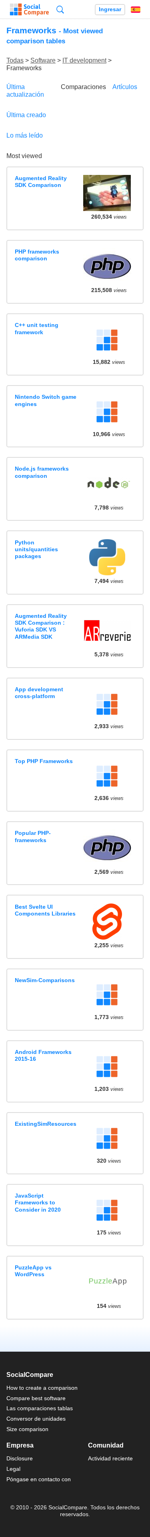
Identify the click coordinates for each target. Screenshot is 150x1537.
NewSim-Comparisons (45, 980)
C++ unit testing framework (36, 328)
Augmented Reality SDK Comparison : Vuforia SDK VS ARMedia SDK (41, 626)
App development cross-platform (39, 692)
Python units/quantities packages (36, 549)
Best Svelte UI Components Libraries (45, 910)
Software (43, 60)
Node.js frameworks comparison (42, 472)
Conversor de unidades (36, 1418)
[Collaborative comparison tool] (29, 9)
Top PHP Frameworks (44, 761)
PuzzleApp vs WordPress (33, 1270)
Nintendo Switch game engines (45, 400)
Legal (13, 1469)
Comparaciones (83, 86)
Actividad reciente (110, 1458)
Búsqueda (60, 9)
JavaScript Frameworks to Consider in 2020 (38, 1202)
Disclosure (19, 1458)
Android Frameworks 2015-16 (43, 1055)
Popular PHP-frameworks (33, 836)
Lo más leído (24, 135)
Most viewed (24, 155)
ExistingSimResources (45, 1124)
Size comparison (27, 1429)
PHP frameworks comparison (37, 255)
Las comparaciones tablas (39, 1408)
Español (135, 9)
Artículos (124, 86)
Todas (15, 60)
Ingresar (110, 9)
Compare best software (36, 1398)
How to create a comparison (42, 1388)
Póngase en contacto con (38, 1479)
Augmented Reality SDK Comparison (41, 181)
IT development (84, 60)
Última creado (26, 115)
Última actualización (25, 90)
